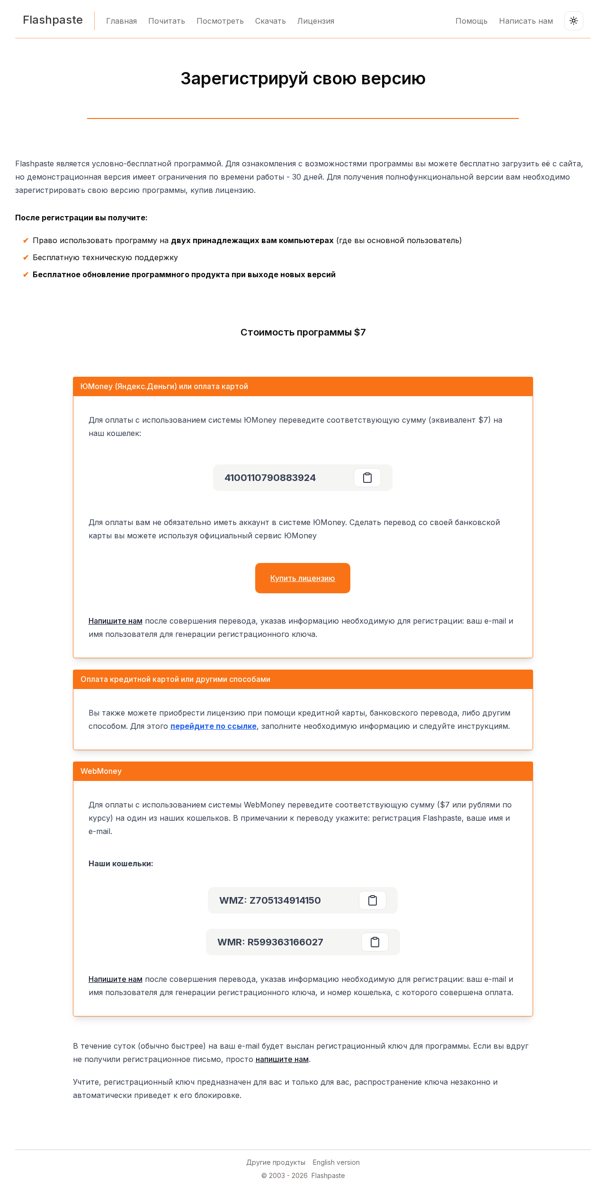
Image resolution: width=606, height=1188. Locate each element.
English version (336, 1162)
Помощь (471, 21)
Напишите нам (116, 621)
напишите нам (282, 1059)
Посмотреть (220, 21)
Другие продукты (275, 1162)
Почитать (166, 21)
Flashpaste (53, 20)
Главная (121, 21)
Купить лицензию (302, 578)
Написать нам (526, 21)
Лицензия (315, 21)
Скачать (270, 21)
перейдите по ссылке (213, 726)
